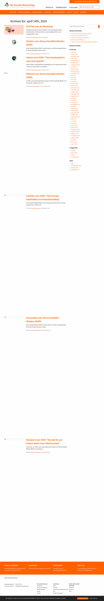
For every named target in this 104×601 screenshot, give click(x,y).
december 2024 (75, 56)
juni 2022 (73, 77)
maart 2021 (74, 102)
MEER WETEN (93, 598)
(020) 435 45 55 (92, 1)
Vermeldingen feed (76, 165)
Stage (70, 591)
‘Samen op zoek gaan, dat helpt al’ (80, 37)
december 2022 (75, 71)
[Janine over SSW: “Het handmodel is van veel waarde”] (14, 58)
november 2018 (75, 131)
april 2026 (73, 52)
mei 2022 (73, 79)
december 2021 (75, 88)
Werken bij (49, 7)
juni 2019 (73, 119)
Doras (54, 585)
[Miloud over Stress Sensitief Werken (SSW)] (14, 133)
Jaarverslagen (33, 565)
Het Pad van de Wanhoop (39, 26)
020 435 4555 (18, 584)
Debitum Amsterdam (58, 593)
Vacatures (71, 589)
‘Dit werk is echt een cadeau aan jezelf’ (81, 33)
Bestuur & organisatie (11, 565)
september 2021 (75, 94)
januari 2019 (74, 127)
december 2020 (75, 104)
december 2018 (75, 129)
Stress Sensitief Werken (59, 12)
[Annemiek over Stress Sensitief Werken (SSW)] (14, 377)
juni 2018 (73, 140)
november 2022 (75, 73)
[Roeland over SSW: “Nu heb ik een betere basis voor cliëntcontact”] (14, 499)
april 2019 (73, 123)
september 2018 (75, 135)
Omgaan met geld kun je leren (79, 35)
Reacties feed (74, 167)
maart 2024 (74, 58)
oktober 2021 (74, 92)
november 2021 (75, 90)
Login (72, 163)
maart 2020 (74, 108)
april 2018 (73, 142)
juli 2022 (73, 75)
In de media (73, 7)
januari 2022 (74, 85)
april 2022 (73, 81)
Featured (73, 150)
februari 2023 (74, 69)
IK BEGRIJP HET (83, 598)
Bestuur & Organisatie (24, 12)
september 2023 (75, 65)
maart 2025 (74, 54)
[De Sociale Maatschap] (19, 6)
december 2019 (75, 113)
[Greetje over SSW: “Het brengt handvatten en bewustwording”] (14, 255)
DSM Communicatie (35, 37)
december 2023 (75, 60)
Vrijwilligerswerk (61, 7)
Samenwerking (57, 565)
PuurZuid (55, 587)
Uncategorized (75, 157)
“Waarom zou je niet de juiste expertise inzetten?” (84, 42)
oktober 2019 (74, 115)
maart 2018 (74, 144)
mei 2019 (73, 121)
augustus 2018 (75, 138)
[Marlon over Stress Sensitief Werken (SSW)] (14, 42)
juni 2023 (73, 67)
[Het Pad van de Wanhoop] (14, 29)
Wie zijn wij (13, 12)
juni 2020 (73, 106)
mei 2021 (73, 98)
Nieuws (69, 12)
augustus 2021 (75, 96)
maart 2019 (74, 125)
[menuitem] (13, 12)
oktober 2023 (74, 63)
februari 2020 (74, 110)
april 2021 (73, 100)
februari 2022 (74, 83)
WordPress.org (75, 169)
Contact (76, 12)
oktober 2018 (74, 133)
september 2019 (75, 117)
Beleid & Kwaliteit (37, 12)
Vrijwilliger (83, 12)
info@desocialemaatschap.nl (22, 586)
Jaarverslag (47, 12)
